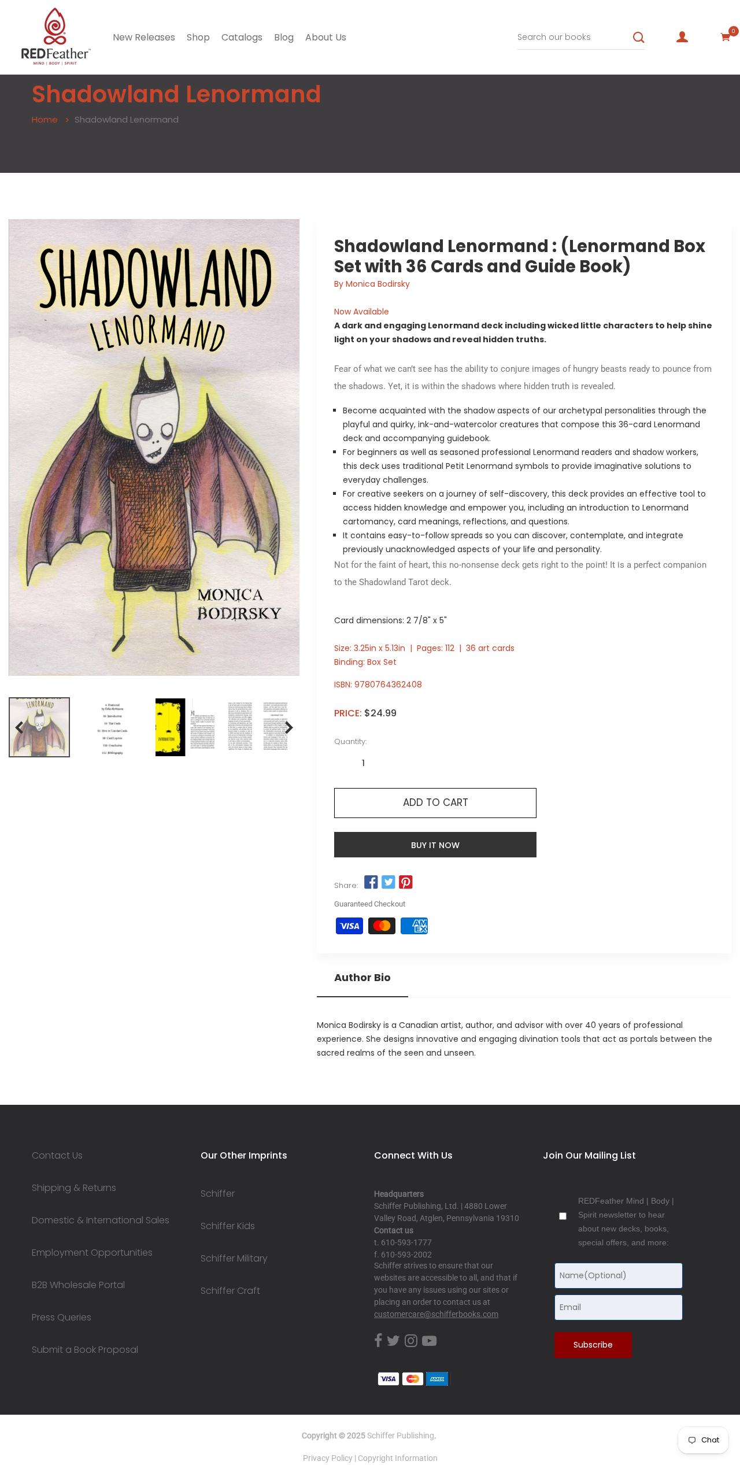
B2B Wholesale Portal (78, 1285)
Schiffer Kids (228, 1226)
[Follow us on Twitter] (388, 883)
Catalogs (241, 37)
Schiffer (218, 1193)
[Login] (682, 37)
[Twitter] (393, 1341)
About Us (325, 37)
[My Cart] (725, 37)
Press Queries (61, 1317)
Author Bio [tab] (362, 978)
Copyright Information (398, 1458)
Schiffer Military (234, 1258)
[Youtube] (429, 1341)
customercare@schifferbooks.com (436, 1314)
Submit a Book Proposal (85, 1350)
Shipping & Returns (74, 1188)
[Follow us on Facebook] (370, 883)
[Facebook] (378, 1341)
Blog (284, 37)
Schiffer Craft (230, 1291)
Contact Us (57, 1155)
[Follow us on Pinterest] (405, 883)
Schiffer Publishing (400, 1435)
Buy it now (435, 845)
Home (45, 119)
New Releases (144, 37)
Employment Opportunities (92, 1252)
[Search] (639, 38)
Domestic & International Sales (100, 1220)
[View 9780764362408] (39, 727)
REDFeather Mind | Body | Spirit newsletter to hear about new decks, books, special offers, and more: (626, 1221)
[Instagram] (411, 1341)
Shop (198, 37)
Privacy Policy (328, 1458)
